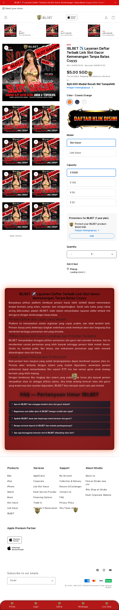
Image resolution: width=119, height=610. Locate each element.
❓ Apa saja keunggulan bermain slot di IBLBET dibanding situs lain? (42, 433)
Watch (10, 492)
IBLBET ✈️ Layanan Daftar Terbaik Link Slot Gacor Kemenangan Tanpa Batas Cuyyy (59, 3)
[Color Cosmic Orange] (70, 102)
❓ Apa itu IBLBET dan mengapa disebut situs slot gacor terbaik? (40, 404)
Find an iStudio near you (96, 482)
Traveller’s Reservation (45, 508)
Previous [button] (3, 2)
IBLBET (11, 513)
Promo (12, 606)
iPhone (10, 486)
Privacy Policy (66, 503)
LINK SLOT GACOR (81, 586)
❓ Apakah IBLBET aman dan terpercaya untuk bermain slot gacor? (41, 418)
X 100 (73, 182)
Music (10, 497)
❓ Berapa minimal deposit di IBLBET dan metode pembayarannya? (41, 426)
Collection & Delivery (70, 481)
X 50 (72, 192)
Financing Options (42, 497)
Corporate (38, 481)
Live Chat (106, 606)
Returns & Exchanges (70, 486)
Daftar (59, 606)
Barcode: (89, 65)
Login (36, 606)
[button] (5, 17)
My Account (65, 476)
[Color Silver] (84, 102)
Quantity (71, 246)
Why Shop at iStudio (96, 489)
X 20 (72, 202)
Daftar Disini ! (98, 3)
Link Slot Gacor (41, 486)
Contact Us (65, 492)
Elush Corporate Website (98, 495)
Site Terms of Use (68, 508)
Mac (9, 476)
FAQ (61, 497)
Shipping (84, 76)
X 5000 (74, 172)
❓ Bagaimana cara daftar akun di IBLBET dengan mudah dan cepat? (42, 411)
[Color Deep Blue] (77, 102)
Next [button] (115, 2)
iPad (9, 481)
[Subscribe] (52, 580)
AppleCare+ (39, 476)
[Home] (45, 17)
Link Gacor (75, 152)
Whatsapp (83, 606)
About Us (90, 476)
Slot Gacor (75, 142)
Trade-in (37, 503)
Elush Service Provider (44, 492)
